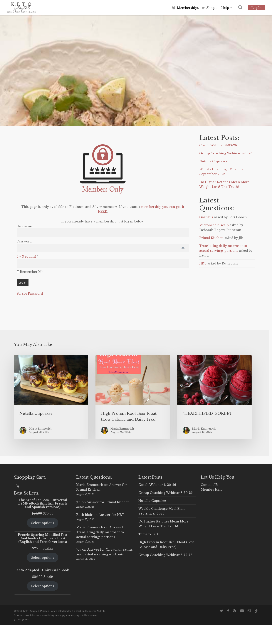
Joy (78, 549)
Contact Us (209, 485)
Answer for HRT (111, 515)
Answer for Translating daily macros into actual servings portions (101, 532)
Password (24, 241)
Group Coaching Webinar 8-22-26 (165, 555)
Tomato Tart (148, 534)
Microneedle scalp (214, 225)
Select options (42, 523)
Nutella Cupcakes (213, 161)
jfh (78, 502)
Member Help (212, 489)
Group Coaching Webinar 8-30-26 (226, 153)
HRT (202, 263)
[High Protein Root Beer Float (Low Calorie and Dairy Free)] (132, 397)
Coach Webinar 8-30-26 (218, 145)
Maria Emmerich (89, 485)
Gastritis (206, 217)
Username (25, 226)
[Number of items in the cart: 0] (17, 486)
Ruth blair (84, 515)
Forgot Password (30, 293)
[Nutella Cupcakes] (51, 397)
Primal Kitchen (211, 238)
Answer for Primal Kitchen (108, 502)
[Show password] (183, 248)
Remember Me (31, 272)
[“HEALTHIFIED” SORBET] (214, 397)
